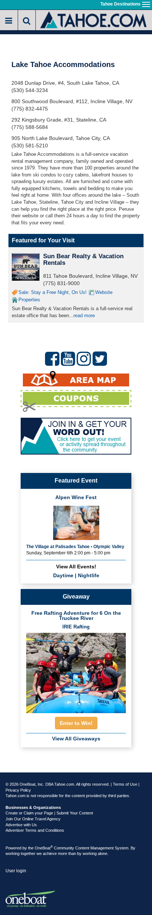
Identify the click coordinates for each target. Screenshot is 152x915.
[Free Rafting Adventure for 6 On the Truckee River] (76, 670)
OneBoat (44, 848)
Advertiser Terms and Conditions (35, 830)
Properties (29, 299)
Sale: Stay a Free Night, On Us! (52, 292)
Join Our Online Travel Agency (33, 819)
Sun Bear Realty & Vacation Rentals (83, 260)
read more (84, 315)
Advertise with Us (21, 825)
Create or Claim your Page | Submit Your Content (49, 813)
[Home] (94, 19)
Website (104, 292)
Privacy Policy (18, 790)
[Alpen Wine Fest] (76, 522)
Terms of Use (125, 784)
